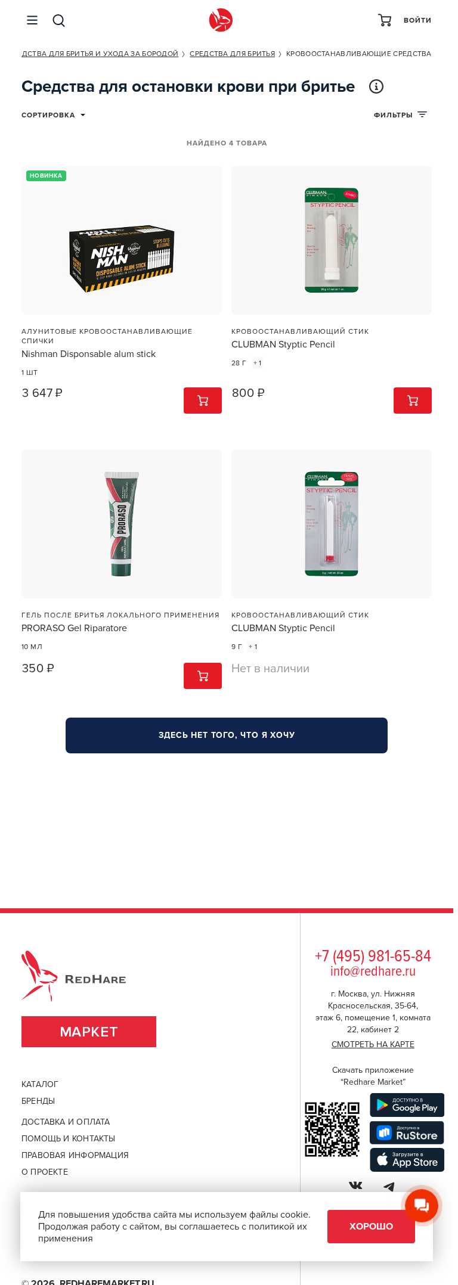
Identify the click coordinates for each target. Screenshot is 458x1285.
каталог (39, 1084)
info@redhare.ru (373, 972)
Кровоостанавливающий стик (300, 331)
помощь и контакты (68, 1139)
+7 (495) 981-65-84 (373, 957)
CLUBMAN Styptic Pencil (283, 344)
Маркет (89, 1032)
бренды (38, 1101)
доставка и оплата (65, 1122)
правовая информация (75, 1155)
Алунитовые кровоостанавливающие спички (107, 336)
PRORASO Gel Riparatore (74, 628)
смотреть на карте (373, 1044)
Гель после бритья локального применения (120, 615)
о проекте (44, 1172)
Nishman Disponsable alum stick (88, 354)
